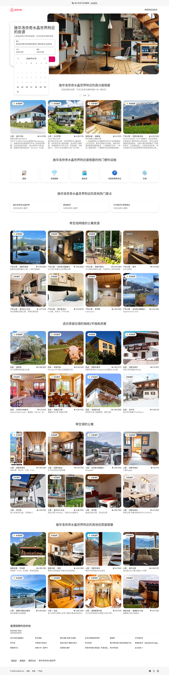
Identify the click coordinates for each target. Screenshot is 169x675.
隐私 (28, 671)
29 (40, 87)
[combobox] (34, 43)
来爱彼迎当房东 (151, 9)
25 (22, 87)
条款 (33, 671)
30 (45, 87)
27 (31, 87)
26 (27, 87)
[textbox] (24, 52)
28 (36, 87)
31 (18, 92)
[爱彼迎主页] (16, 9)
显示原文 (94, 3)
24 (18, 87)
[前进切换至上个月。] (18, 58)
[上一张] (80, 95)
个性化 (40, 671)
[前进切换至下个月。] (45, 58)
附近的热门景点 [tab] (16, 631)
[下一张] (88, 95)
